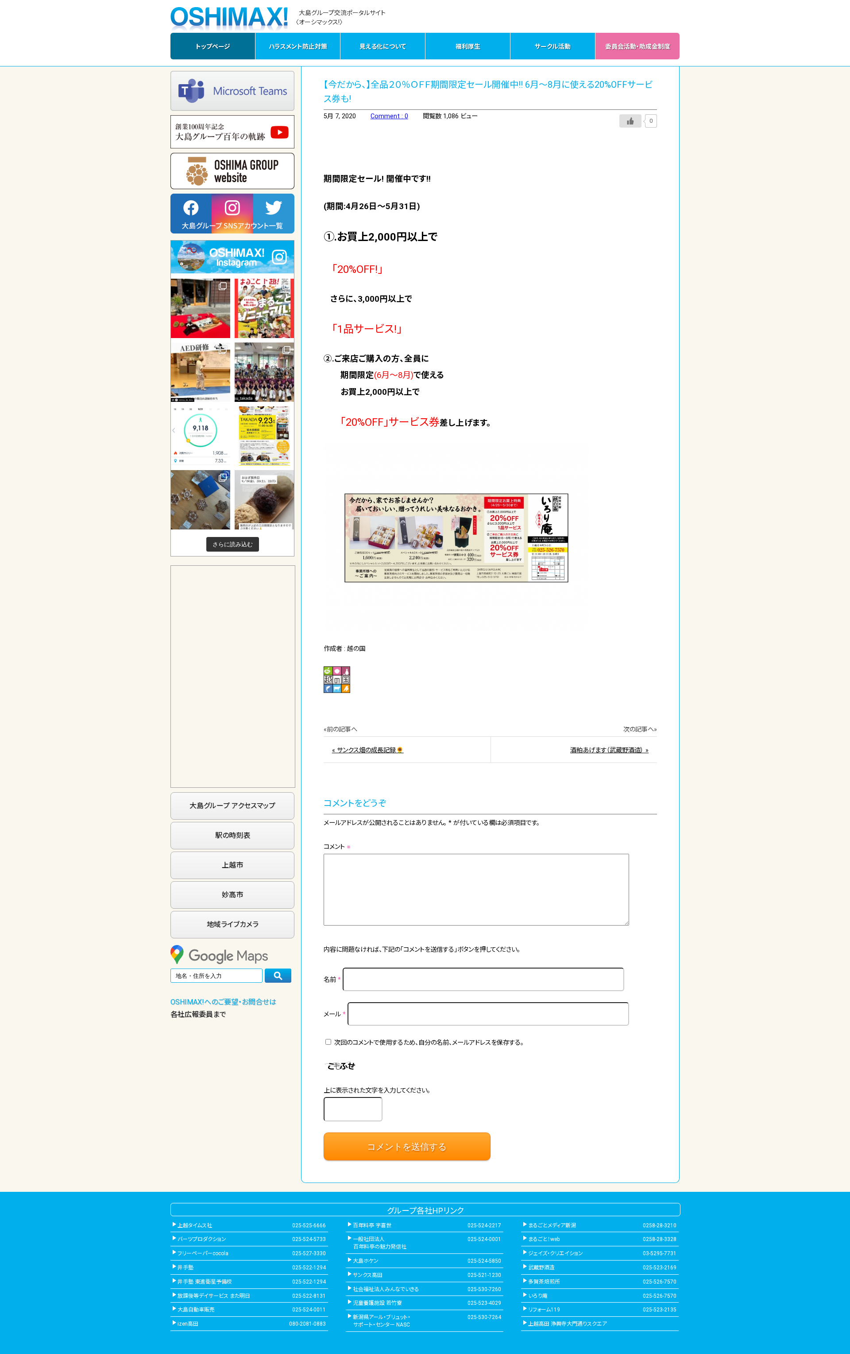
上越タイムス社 (195, 1225)
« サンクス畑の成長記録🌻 (368, 750)
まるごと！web (544, 1239)
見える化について (382, 46)
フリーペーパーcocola (203, 1253)
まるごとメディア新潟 (552, 1225)
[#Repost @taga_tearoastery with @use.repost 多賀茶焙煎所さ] (200, 308)
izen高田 (188, 1324)
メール (335, 1014)
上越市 (232, 865)
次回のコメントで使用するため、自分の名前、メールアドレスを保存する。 (429, 1043)
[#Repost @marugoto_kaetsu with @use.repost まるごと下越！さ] (264, 308)
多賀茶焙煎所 (544, 1282)
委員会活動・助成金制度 (637, 46)
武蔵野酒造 (541, 1268)
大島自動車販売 (196, 1310)
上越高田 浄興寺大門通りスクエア (567, 1324)
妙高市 (232, 895)
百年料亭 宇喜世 (372, 1225)
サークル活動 (553, 46)
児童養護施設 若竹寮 (377, 1303)
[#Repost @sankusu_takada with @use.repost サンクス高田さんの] (264, 372)
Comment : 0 (389, 116)
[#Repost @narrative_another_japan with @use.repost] (264, 436)
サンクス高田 (367, 1275)
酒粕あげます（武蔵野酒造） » (609, 750)
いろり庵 (538, 1296)
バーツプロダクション (202, 1239)
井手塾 (185, 1268)
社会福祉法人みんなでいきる (386, 1289)
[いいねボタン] (630, 121)
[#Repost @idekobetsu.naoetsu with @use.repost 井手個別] (200, 436)
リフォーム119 (544, 1310)
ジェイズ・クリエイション (555, 1253)
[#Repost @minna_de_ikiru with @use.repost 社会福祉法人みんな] (200, 372)
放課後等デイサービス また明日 (214, 1296)
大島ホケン (366, 1261)
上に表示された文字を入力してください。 (377, 1090)
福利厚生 (468, 46)
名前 (332, 980)
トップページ (213, 46)
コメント (337, 847)
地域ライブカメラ (233, 924)
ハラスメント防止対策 (298, 46)
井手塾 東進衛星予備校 (205, 1282)
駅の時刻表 (232, 835)
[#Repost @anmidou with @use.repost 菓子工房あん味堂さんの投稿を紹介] (264, 499)
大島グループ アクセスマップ (232, 806)
